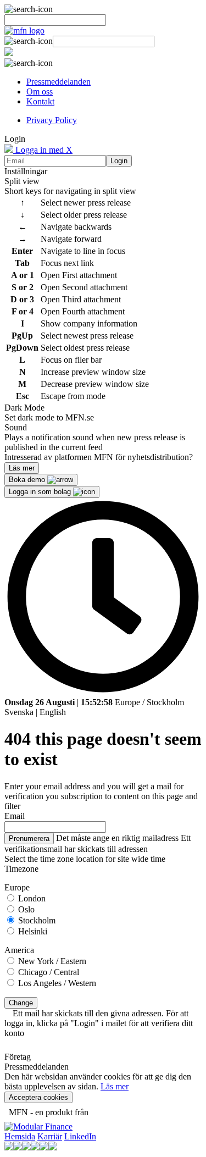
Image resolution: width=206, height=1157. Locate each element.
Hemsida (19, 1136)
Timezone (21, 868)
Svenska (19, 712)
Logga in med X (43, 149)
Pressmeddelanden (58, 81)
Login (118, 161)
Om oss (39, 91)
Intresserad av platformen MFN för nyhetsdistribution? (98, 457)
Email (14, 816)
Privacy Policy (51, 120)
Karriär (49, 1136)
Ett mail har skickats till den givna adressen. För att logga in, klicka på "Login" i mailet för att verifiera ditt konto (98, 1023)
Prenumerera (29, 838)
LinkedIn (80, 1136)
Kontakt (40, 101)
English (53, 712)
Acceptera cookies (38, 1097)
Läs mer (115, 1086)
